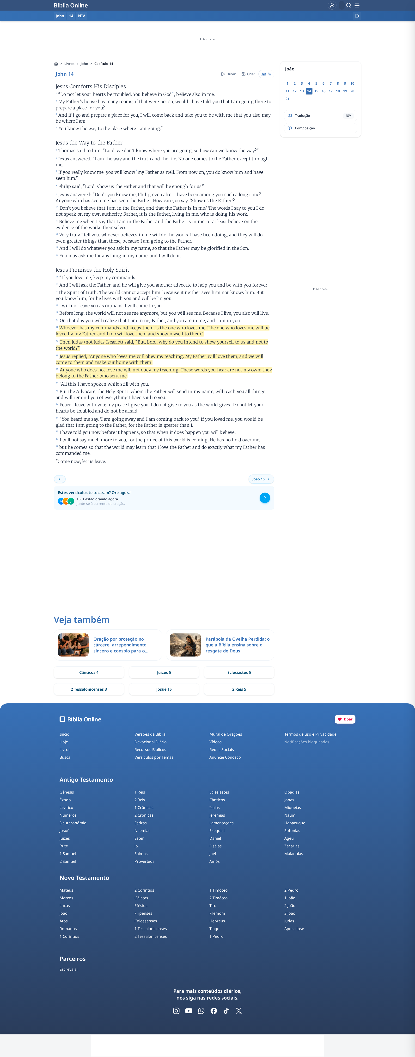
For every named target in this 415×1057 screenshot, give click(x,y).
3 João (289, 913)
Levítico (66, 807)
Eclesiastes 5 (239, 672)
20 (352, 91)
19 (345, 91)
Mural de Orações (225, 734)
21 (287, 98)
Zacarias (291, 846)
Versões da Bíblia (149, 734)
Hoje (64, 741)
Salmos (141, 853)
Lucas (65, 905)
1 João (289, 898)
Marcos (66, 898)
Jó (136, 846)
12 (295, 91)
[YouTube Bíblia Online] (189, 1011)
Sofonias (292, 830)
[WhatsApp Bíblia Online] (201, 1011)
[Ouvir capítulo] (357, 16)
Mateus (66, 890)
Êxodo (65, 799)
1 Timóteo (218, 890)
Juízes (65, 838)
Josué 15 (164, 689)
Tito (212, 905)
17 (331, 91)
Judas (289, 921)
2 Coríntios (144, 890)
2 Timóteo (218, 898)
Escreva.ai (69, 969)
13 (302, 91)
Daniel (215, 838)
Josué (64, 830)
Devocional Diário (150, 741)
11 (287, 91)
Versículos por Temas (153, 757)
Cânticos (217, 799)
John (84, 63)
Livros (69, 63)
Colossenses (145, 921)
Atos (64, 921)
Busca (65, 757)
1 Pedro (216, 936)
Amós (214, 861)
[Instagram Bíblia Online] (176, 1011)
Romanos (68, 928)
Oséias (215, 846)
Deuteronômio (73, 823)
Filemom (217, 913)
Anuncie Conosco (225, 757)
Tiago (214, 928)
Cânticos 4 (88, 672)
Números (68, 815)
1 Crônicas (143, 807)
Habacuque (294, 823)
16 (323, 91)
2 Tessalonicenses (150, 936)
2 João (289, 905)
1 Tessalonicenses (150, 928)
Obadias (291, 792)
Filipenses (143, 913)
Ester (139, 838)
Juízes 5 (164, 672)
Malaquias (293, 853)
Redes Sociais (221, 749)
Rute (64, 846)
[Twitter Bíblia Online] (239, 1011)
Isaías (214, 807)
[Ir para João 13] (60, 479)
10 (352, 83)
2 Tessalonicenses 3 (89, 689)
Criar (251, 74)
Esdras (140, 823)
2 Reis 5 (239, 689)
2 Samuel (68, 861)
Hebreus (217, 921)
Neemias (142, 830)
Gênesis (67, 792)
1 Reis (139, 792)
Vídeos (215, 741)
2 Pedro (291, 890)
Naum (289, 815)
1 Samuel (68, 853)
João (63, 913)
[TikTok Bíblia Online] (226, 1011)
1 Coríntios (69, 936)
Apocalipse (294, 928)
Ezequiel (217, 830)
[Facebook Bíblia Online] (214, 1011)
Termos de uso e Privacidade (310, 734)
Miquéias (292, 807)
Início (64, 734)
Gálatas (141, 898)
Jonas (289, 799)
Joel (212, 853)
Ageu (289, 838)
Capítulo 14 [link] (103, 63)
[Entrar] (332, 5)
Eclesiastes (219, 792)
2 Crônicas (143, 815)
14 (71, 16)
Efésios (140, 905)
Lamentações (221, 823)
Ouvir (231, 74)
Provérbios (144, 861)
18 (338, 91)
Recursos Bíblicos (150, 749)
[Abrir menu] (357, 5)
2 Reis (139, 799)
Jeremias (217, 815)
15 (316, 91)
